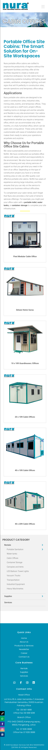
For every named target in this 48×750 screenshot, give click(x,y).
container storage (19, 205)
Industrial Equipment (16, 584)
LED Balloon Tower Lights (18, 571)
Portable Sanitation (15, 549)
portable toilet (30, 202)
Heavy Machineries (15, 588)
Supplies (8, 596)
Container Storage (14, 562)
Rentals (7, 545)
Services (8, 602)
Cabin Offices (12, 558)
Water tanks (12, 554)
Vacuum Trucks (13, 575)
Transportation (13, 580)
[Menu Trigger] (41, 6)
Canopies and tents (15, 567)
